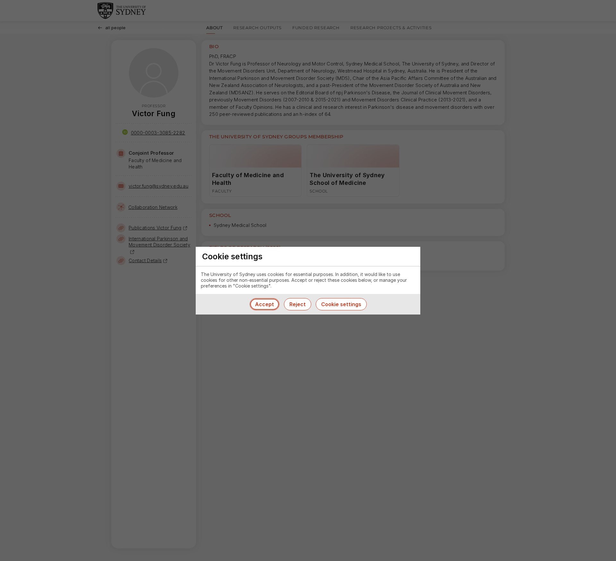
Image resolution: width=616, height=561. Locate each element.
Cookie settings (341, 304)
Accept (264, 304)
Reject (297, 304)
